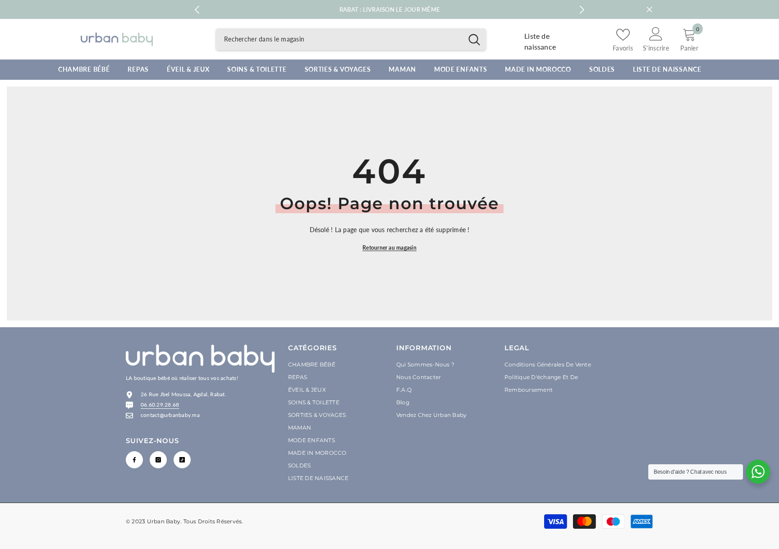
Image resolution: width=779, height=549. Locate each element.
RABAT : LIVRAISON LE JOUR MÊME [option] (389, 9)
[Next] (582, 10)
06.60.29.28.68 (160, 404)
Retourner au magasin (389, 247)
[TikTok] (182, 459)
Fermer (649, 10)
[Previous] (197, 10)
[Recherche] (351, 39)
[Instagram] (158, 459)
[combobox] (339, 39)
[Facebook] (134, 459)
